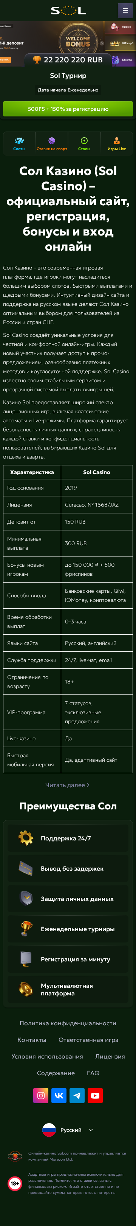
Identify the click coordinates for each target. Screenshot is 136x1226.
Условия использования (47, 1056)
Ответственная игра (89, 1039)
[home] (68, 10)
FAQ (93, 1073)
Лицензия (110, 1056)
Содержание (56, 1073)
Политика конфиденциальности (68, 1023)
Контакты (31, 1039)
